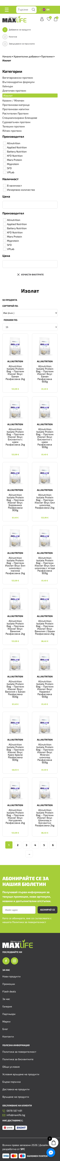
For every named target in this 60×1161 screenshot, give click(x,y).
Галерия (7, 1006)
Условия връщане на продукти (20, 1074)
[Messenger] (50, 1152)
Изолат (8, 95)
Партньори (8, 1013)
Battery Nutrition (17, 151)
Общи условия (11, 1066)
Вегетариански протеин (17, 77)
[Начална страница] (17, 946)
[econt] (21, 1127)
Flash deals (9, 991)
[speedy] (8, 1127)
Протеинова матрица (15, 104)
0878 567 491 (14, 1110)
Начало (6, 56)
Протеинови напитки (15, 109)
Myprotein (13, 163)
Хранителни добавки (26, 56)
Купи (15, 386)
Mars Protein (14, 159)
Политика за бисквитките (17, 1059)
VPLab (10, 172)
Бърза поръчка (11, 1081)
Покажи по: (11, 320)
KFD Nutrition (15, 155)
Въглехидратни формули (18, 82)
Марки (6, 1021)
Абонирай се (47, 910)
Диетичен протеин (14, 90)
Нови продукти (11, 976)
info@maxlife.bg (16, 1115)
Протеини (47, 56)
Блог (5, 1028)
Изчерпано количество (21, 189)
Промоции (8, 983)
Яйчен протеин (12, 130)
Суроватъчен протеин (16, 122)
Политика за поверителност (29, 921)
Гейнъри (7, 86)
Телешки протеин (13, 126)
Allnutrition (13, 143)
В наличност (14, 185)
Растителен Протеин (15, 113)
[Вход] (42, 19)
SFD (9, 168)
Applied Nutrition (17, 147)
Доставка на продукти (15, 1089)
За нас (6, 998)
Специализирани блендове (19, 117)
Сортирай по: (10, 305)
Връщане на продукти (15, 1096)
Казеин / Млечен (13, 100)
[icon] (6, 961)
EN (48, 9)
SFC (22, 1148)
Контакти (8, 1036)
